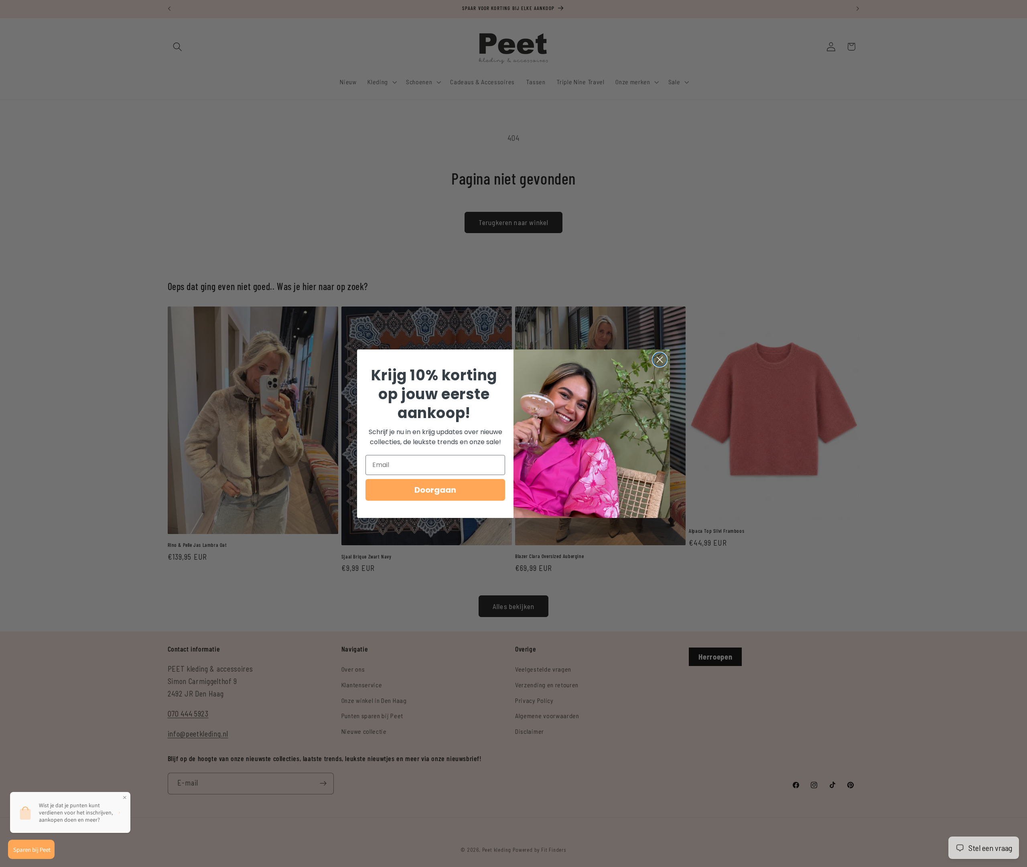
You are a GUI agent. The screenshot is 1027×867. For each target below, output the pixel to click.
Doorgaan (435, 489)
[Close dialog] (660, 360)
